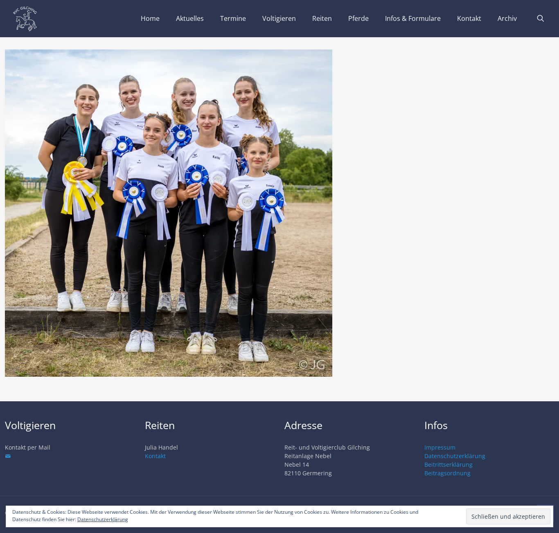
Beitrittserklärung (448, 464)
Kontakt (155, 456)
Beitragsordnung (447, 473)
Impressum (439, 447)
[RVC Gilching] (25, 18)
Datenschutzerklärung (454, 456)
